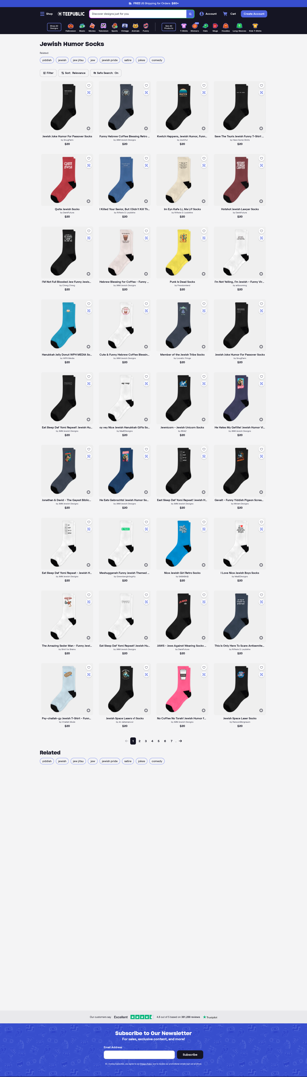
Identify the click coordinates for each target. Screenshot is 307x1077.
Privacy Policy (146, 1064)
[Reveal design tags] (88, 128)
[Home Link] (71, 14)
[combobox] (138, 14)
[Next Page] (180, 741)
